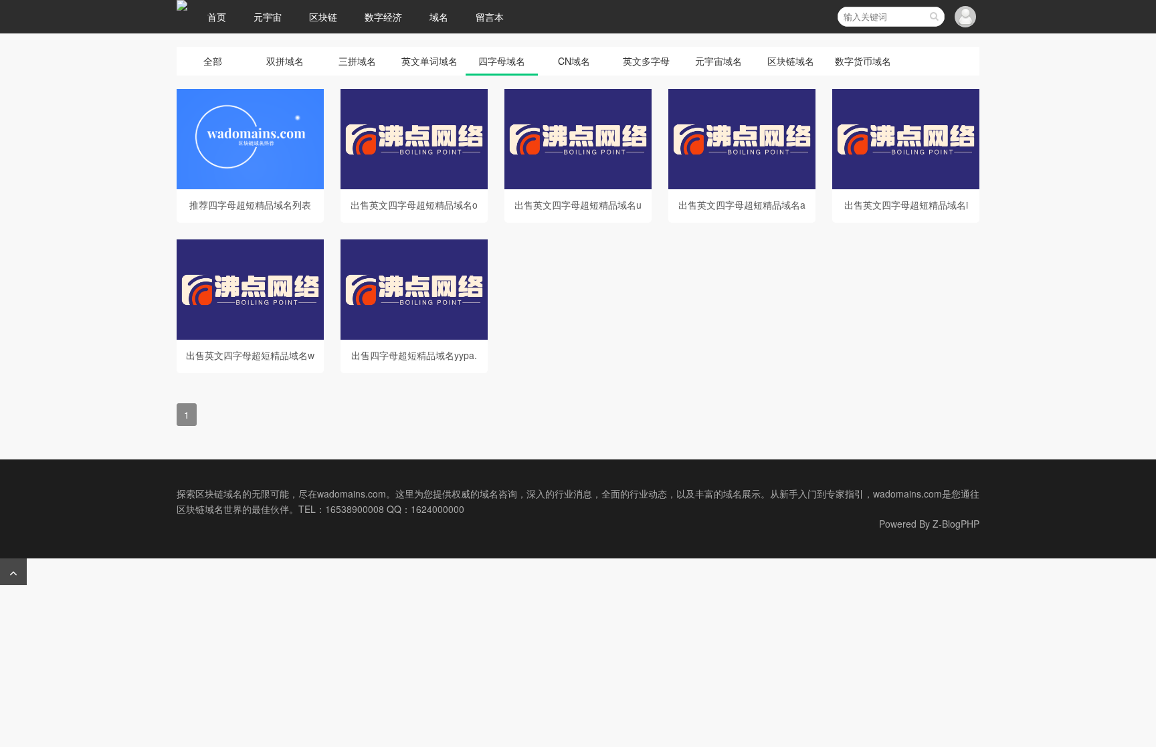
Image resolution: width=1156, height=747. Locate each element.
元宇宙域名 (718, 61)
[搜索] (934, 17)
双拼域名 (285, 61)
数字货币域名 (863, 61)
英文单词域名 (429, 61)
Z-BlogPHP (956, 523)
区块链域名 (790, 61)
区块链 (323, 16)
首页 (216, 16)
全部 (212, 61)
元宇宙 (268, 16)
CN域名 (574, 61)
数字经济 (383, 16)
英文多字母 (646, 61)
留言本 (490, 16)
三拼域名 (357, 61)
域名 (438, 16)
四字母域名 (501, 61)
